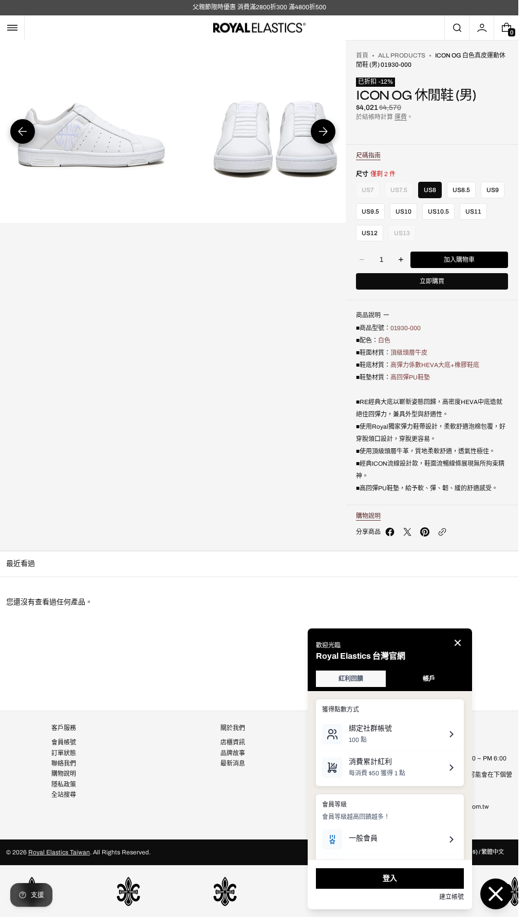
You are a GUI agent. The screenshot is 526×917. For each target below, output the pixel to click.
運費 (400, 117)
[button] (12, 27)
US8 (430, 190)
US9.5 (370, 211)
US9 (492, 190)
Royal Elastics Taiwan (59, 852)
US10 (403, 211)
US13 (402, 235)
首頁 (362, 55)
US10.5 (438, 211)
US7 (368, 192)
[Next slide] (323, 131)
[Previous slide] (22, 131)
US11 (473, 211)
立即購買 (432, 281)
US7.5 (398, 192)
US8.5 (461, 190)
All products (401, 55)
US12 (370, 233)
